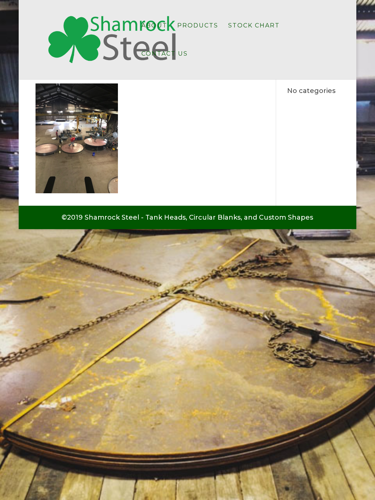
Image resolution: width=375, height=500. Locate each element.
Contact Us (164, 54)
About (154, 26)
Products (197, 26)
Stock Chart (254, 26)
